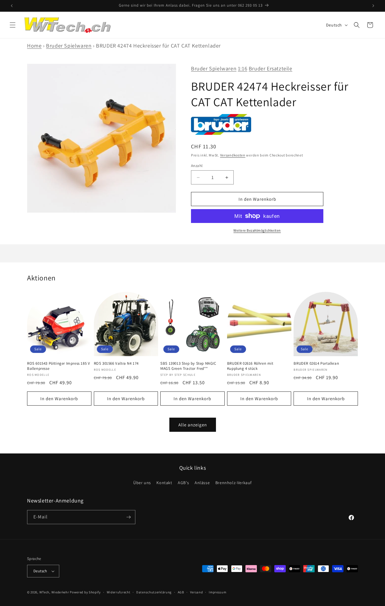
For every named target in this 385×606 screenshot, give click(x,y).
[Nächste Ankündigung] (373, 5)
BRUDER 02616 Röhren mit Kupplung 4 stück (250, 366)
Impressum (217, 592)
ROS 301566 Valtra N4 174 (116, 363)
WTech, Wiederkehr (54, 592)
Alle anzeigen (192, 425)
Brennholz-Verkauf (233, 482)
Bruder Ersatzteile (270, 68)
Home (34, 45)
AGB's (183, 482)
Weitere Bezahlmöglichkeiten (257, 230)
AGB (181, 592)
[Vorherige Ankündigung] (11, 5)
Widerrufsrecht (119, 592)
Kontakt (164, 482)
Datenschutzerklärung (154, 592)
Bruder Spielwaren (68, 45)
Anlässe (202, 482)
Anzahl (196, 165)
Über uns (142, 482)
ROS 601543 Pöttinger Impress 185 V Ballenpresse (58, 366)
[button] (12, 25)
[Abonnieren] (128, 517)
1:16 (242, 68)
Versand (196, 592)
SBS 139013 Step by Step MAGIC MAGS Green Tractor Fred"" (188, 366)
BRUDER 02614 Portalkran (316, 363)
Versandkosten (232, 155)
